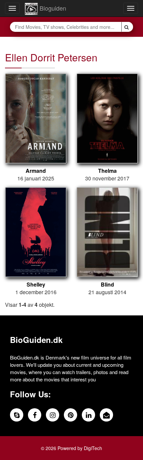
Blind (107, 284)
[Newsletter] (106, 415)
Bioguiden (52, 8)
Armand (36, 170)
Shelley (36, 284)
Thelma (107, 170)
